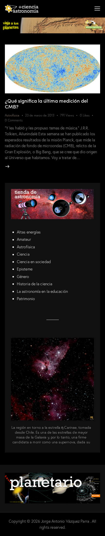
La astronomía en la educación (42, 291)
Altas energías (29, 232)
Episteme (24, 269)
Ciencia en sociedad (34, 261)
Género (23, 276)
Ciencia (23, 254)
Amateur (24, 239)
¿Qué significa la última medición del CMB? (46, 103)
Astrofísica (12, 115)
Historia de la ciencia (34, 283)
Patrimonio (26, 298)
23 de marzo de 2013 (39, 115)
